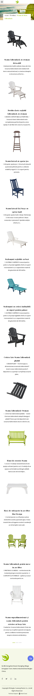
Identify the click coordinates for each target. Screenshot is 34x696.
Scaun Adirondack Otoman (17, 411)
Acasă (7, 15)
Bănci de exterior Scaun (17, 461)
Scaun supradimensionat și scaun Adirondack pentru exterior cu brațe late (17, 620)
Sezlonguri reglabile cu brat (17, 259)
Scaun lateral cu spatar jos (17, 161)
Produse (13, 15)
